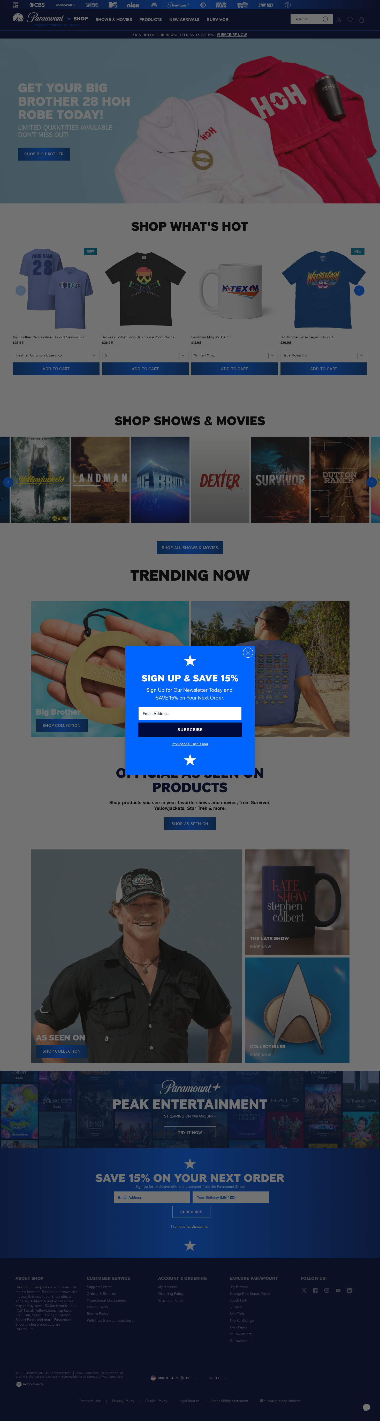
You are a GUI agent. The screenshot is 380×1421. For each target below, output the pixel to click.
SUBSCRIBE (190, 729)
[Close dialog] (248, 652)
